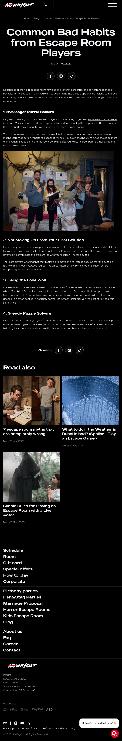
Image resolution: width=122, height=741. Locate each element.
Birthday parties (20, 590)
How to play (15, 575)
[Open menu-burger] (112, 5)
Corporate (14, 581)
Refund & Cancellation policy (58, 728)
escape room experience (102, 119)
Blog (36, 18)
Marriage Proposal (23, 603)
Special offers (18, 569)
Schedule (13, 550)
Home (25, 18)
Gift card (12, 562)
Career (10, 643)
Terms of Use (30, 728)
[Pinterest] (5, 723)
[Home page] (19, 5)
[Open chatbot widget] (115, 734)
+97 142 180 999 (44, 3)
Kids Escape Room (23, 615)
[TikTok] (71, 76)
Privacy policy (11, 728)
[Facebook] (50, 76)
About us (12, 631)
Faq (7, 637)
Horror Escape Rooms (26, 609)
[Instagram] (61, 76)
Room (9, 556)
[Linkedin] (28, 723)
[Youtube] (22, 723)
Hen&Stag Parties (22, 597)
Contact (11, 650)
